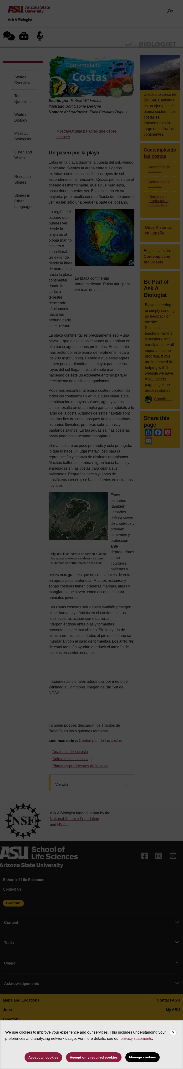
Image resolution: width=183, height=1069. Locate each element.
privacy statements (136, 1038)
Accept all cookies (43, 1057)
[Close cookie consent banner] (173, 1032)
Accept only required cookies (94, 1057)
